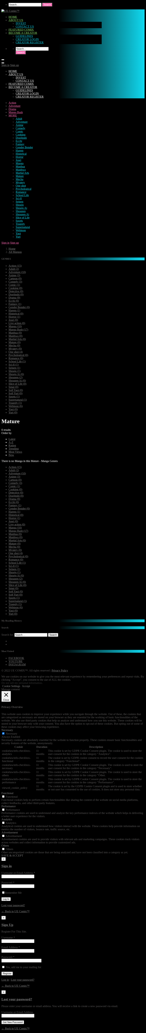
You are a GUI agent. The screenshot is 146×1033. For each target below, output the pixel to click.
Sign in (5, 65)
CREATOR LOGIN (27, 39)
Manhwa (21, 169)
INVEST (21, 23)
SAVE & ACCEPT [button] (12, 855)
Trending (14, 448)
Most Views (15, 451)
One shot (21, 185)
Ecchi (19, 140)
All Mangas (15, 251)
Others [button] (5, 845)
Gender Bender (24, 147)
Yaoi (18, 233)
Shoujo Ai (21, 207)
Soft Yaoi (16, 390)
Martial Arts (22, 172)
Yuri (18, 236)
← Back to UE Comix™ (15, 911)
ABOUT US (16, 20)
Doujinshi (21, 137)
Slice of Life (23, 217)
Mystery (20, 182)
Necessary (11, 733)
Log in (5, 979)
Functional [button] (7, 793)
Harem (19, 150)
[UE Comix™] (10, 10)
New (11, 455)
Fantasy (20, 144)
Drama (12, 109)
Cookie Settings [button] (11, 686)
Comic (19, 131)
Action (12, 102)
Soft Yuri (15, 393)
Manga (20, 163)
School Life (22, 195)
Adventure (14, 105)
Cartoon (15, 278)
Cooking (20, 134)
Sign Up (7, 925)
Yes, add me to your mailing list (23, 967)
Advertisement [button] (9, 832)
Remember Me (13, 892)
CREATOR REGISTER (30, 42)
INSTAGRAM (17, 664)
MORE (13, 115)
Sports (19, 220)
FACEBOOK (16, 658)
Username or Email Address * (18, 872)
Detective (16, 291)
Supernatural (23, 227)
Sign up (14, 65)
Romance (21, 192)
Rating (12, 445)
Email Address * (10, 947)
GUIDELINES (24, 36)
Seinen (19, 201)
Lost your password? (13, 905)
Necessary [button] (7, 730)
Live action (17, 323)
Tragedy (20, 223)
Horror (19, 156)
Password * (7, 882)
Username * (8, 937)
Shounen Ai (22, 214)
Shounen (21, 211)
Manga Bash (16, 112)
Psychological (23, 188)
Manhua (20, 166)
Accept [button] (26, 686)
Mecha (19, 179)
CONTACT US (25, 26)
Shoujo (20, 204)
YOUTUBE (16, 661)
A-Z (11, 442)
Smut (13, 386)
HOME (13, 16)
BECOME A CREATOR (23, 32)
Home (12, 248)
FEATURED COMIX (21, 29)
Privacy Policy (60, 670)
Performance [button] (8, 806)
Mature (20, 176)
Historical (21, 153)
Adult (19, 118)
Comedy (20, 128)
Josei (18, 160)
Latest (12, 439)
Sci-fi (19, 198)
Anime (19, 125)
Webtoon (21, 230)
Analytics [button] (6, 819)
